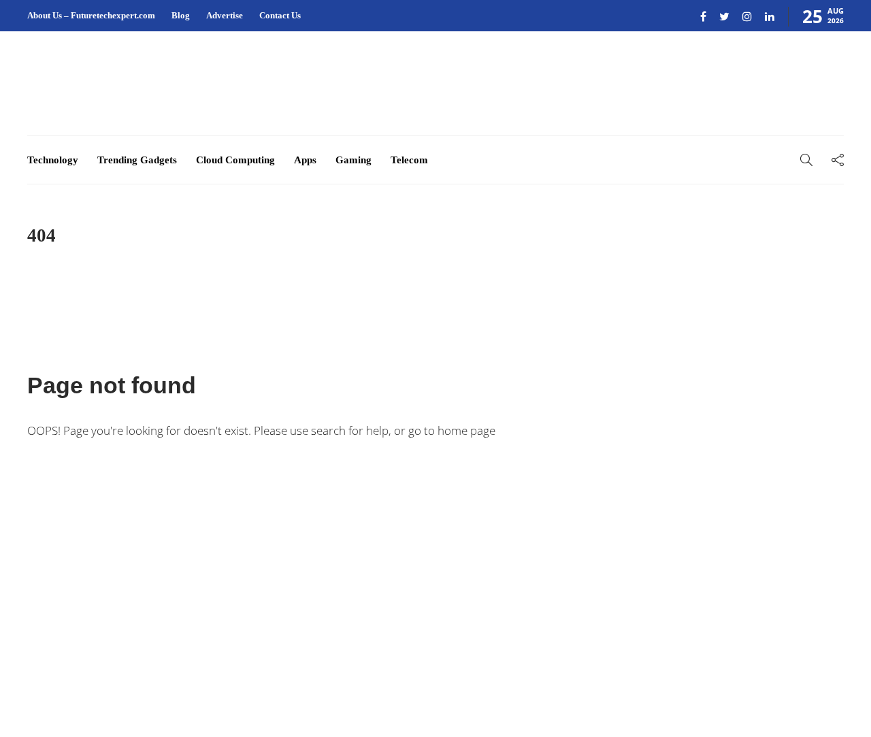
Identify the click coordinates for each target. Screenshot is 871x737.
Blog (180, 15)
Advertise (224, 15)
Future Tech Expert (808, 675)
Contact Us (280, 15)
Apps (305, 159)
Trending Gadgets (137, 159)
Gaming (353, 159)
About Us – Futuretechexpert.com (91, 15)
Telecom (409, 159)
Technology (52, 159)
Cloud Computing (235, 159)
